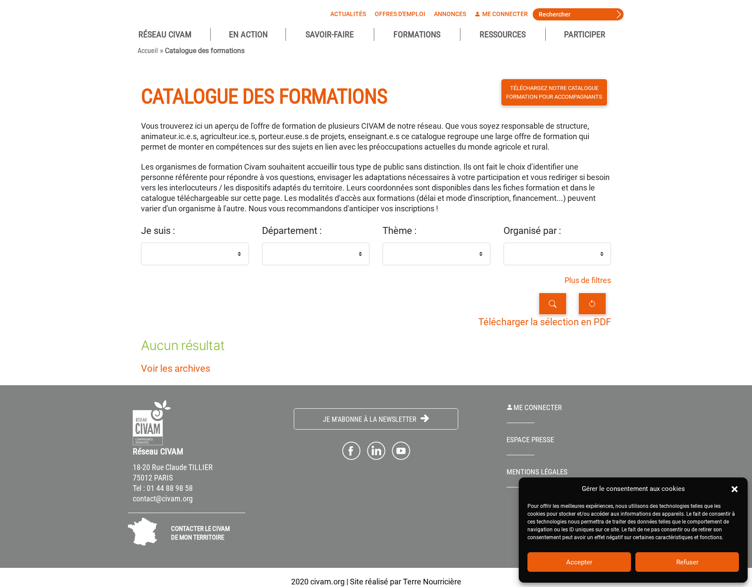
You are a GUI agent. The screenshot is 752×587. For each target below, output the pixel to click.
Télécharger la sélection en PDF (544, 322)
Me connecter (504, 13)
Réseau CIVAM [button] (164, 34)
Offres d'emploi (400, 13)
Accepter (579, 562)
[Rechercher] (553, 304)
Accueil (148, 51)
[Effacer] (592, 304)
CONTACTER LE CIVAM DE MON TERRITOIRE (200, 533)
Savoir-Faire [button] (330, 34)
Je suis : (158, 230)
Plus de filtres (587, 280)
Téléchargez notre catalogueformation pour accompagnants (554, 92)
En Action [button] (248, 34)
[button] (734, 488)
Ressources (503, 34)
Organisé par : (532, 230)
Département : (292, 230)
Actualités (348, 13)
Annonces (450, 13)
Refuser (687, 562)
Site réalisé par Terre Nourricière (405, 581)
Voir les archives (175, 368)
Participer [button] (584, 34)
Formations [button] (416, 34)
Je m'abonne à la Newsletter (370, 419)
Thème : (399, 230)
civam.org (327, 581)
